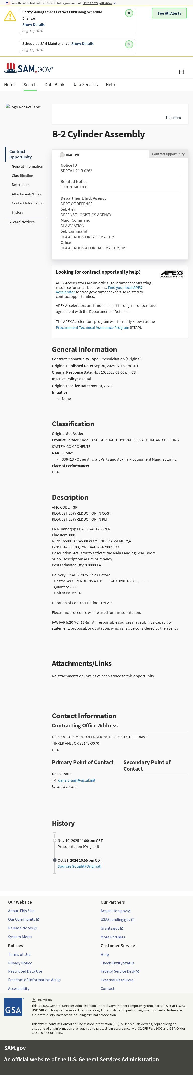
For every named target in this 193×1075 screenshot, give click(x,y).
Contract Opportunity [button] (20, 154)
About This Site (21, 910)
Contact (108, 988)
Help (105, 954)
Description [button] (21, 184)
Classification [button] (22, 175)
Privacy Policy (20, 962)
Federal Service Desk (118, 971)
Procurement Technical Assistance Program (92, 327)
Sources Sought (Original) (79, 866)
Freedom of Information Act (32, 980)
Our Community (21, 919)
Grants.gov (110, 928)
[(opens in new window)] (171, 277)
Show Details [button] (33, 24)
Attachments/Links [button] (26, 194)
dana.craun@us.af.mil (76, 780)
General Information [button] (27, 166)
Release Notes (20, 928)
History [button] (17, 212)
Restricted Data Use (25, 971)
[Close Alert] (129, 13)
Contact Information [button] (28, 203)
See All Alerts (169, 13)
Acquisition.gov (114, 911)
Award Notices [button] (22, 222)
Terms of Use (19, 954)
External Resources (117, 979)
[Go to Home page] (28, 69)
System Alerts (20, 936)
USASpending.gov (115, 919)
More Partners (113, 936)
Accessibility (18, 988)
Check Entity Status (117, 962)
